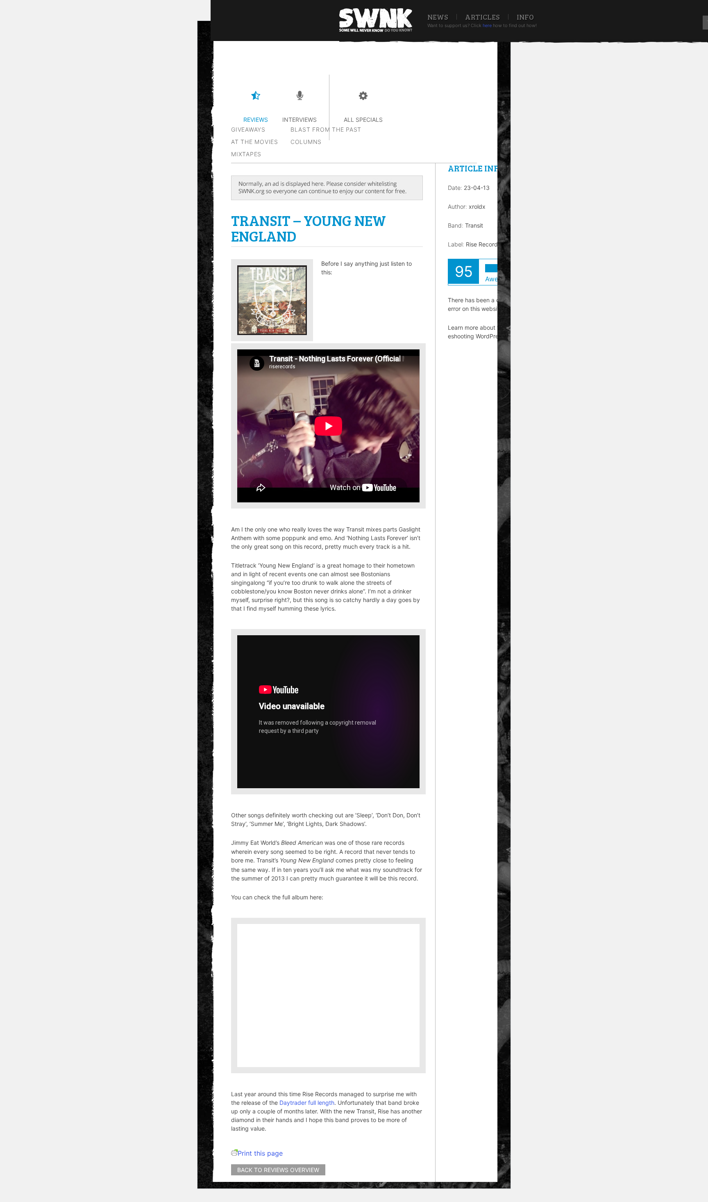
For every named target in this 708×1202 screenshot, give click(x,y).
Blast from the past (325, 129)
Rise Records (483, 244)
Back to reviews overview (278, 1169)
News (437, 17)
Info (525, 17)
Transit (474, 225)
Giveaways (248, 129)
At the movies (254, 141)
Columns (306, 141)
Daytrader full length (306, 1102)
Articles (482, 17)
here (487, 25)
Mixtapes (246, 154)
